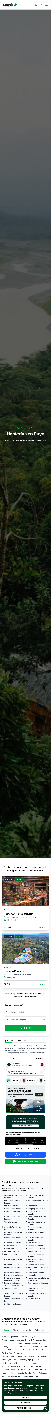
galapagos (39, 1330)
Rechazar (25, 1402)
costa (6, 1330)
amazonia (27, 1330)
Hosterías (7, 910)
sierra (15, 1330)
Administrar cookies (25, 1408)
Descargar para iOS (27, 1155)
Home (7, 440)
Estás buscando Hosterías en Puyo (30, 440)
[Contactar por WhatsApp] (46, 1409)
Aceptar (25, 1397)
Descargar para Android (28, 1161)
